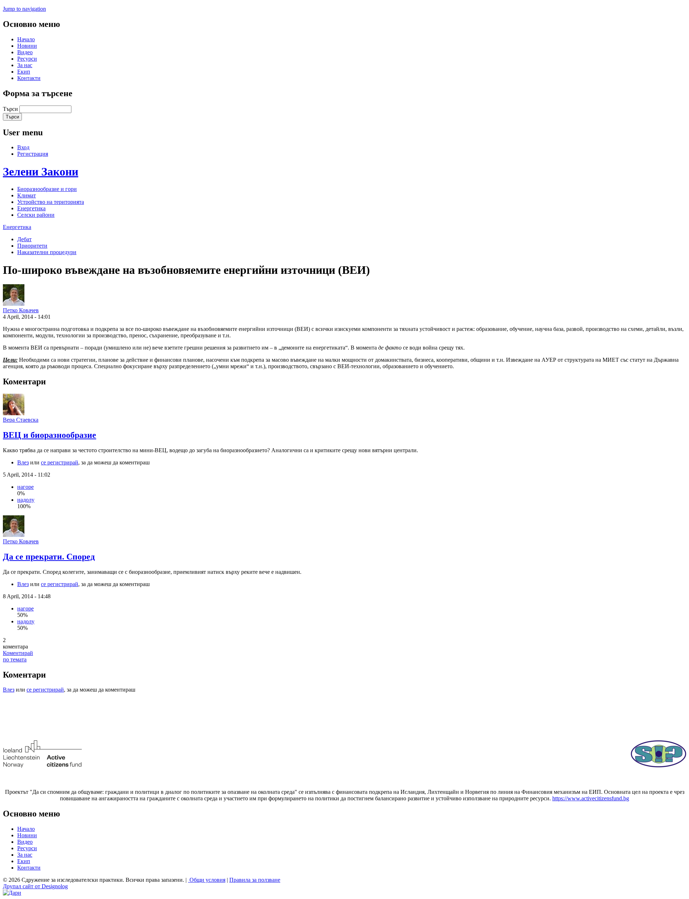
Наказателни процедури (46, 252)
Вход (23, 147)
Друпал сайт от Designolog (35, 886)
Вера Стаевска (20, 420)
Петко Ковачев (21, 310)
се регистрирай (59, 462)
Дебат (24, 239)
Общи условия (206, 880)
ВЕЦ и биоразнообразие (49, 435)
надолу (25, 500)
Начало (26, 39)
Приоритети (32, 246)
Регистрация (32, 154)
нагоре (25, 487)
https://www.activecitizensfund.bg (590, 798)
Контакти (29, 78)
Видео (25, 52)
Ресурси (27, 59)
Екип (23, 72)
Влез (23, 462)
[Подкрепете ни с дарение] (12, 893)
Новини (27, 46)
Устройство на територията (50, 202)
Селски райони (36, 215)
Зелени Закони (40, 171)
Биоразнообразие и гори (47, 189)
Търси (11, 109)
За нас (24, 65)
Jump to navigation (24, 9)
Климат (26, 195)
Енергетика (31, 208)
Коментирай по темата (18, 656)
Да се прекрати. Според (49, 556)
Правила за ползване (254, 880)
